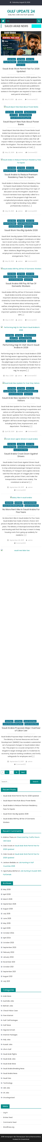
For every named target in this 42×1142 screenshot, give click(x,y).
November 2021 (9, 962)
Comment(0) (32, 152)
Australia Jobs (8, 1001)
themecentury (36, 1137)
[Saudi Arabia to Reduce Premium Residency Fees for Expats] (21, 161)
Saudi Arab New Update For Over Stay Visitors (21, 399)
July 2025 (6, 913)
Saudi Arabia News (15, 226)
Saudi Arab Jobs (9, 1059)
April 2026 (7, 894)
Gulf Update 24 (21, 11)
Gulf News (21, 59)
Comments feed (9, 1122)
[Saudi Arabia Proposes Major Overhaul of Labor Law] (21, 633)
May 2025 (7, 923)
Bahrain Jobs (8, 1006)
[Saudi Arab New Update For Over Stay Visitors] (21, 383)
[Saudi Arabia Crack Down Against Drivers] (21, 438)
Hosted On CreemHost (21, 1139)
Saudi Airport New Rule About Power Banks (21, 123)
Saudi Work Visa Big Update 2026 (21, 230)
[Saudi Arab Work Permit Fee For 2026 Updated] (21, 43)
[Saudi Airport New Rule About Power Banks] (21, 107)
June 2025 (7, 918)
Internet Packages (10, 1035)
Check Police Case (10, 1010)
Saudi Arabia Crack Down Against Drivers (21, 455)
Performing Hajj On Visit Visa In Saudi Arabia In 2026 (21, 346)
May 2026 (7, 889)
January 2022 (8, 957)
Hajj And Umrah (30, 112)
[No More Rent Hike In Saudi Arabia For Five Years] (21, 497)
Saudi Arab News (10, 62)
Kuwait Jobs (7, 1044)
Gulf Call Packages (10, 1020)
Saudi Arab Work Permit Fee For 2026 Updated (21, 70)
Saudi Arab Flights (10, 1054)
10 (16, 772)
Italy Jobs (6, 1039)
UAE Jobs (6, 1088)
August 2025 (8, 909)
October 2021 (8, 967)
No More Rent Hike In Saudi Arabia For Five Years (21, 510)
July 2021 (6, 981)
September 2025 (9, 904)
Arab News (11, 59)
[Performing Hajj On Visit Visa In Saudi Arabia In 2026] (21, 329)
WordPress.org (8, 1127)
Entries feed (7, 1117)
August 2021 (7, 976)
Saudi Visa (21, 65)
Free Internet (8, 1015)
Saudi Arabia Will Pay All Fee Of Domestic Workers (21, 284)
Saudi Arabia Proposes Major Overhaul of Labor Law (21, 729)
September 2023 (9, 947)
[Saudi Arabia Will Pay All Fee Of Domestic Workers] (21, 268)
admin (20, 99)
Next (23, 772)
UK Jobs (6, 1093)
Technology (7, 1083)
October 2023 (8, 942)
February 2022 (8, 952)
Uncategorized (9, 1097)
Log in (5, 1112)
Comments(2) (32, 99)
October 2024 (8, 933)
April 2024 (7, 938)
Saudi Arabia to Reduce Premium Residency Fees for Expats (21, 176)
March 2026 (7, 899)
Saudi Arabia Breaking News (27, 62)
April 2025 (7, 928)
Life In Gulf (30, 59)
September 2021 (9, 971)
